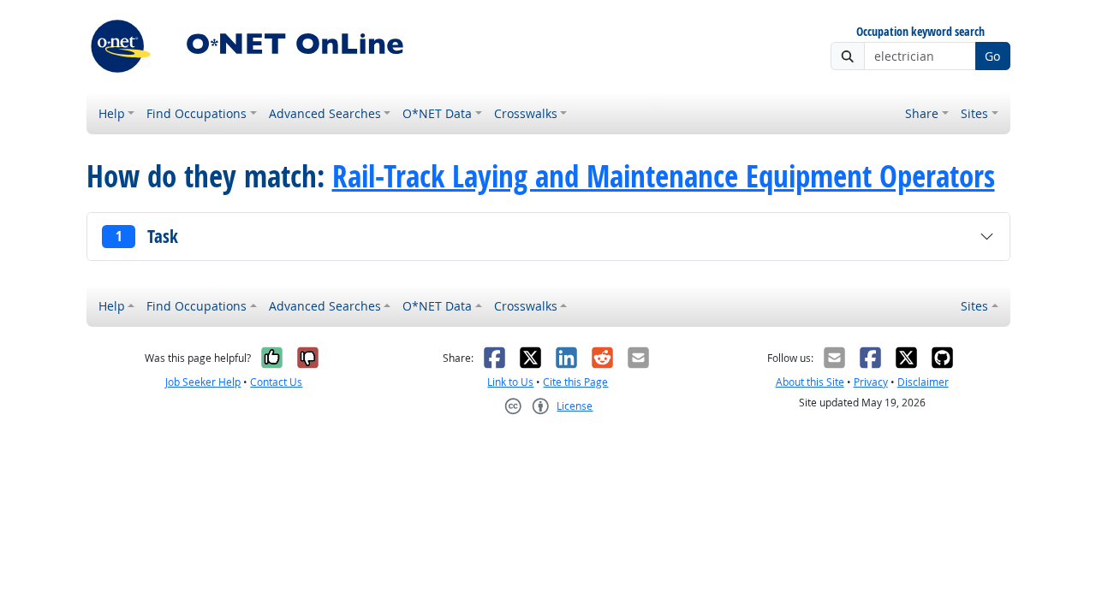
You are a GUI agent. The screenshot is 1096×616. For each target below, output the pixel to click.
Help (111, 113)
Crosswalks (525, 113)
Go (992, 56)
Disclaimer (923, 382)
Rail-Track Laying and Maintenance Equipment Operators (663, 176)
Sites (974, 113)
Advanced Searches (325, 113)
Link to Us (510, 382)
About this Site (810, 382)
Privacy (871, 382)
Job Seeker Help (203, 382)
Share (921, 113)
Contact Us (276, 382)
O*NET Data (437, 113)
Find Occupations (196, 113)
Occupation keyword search (920, 32)
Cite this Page (575, 382)
